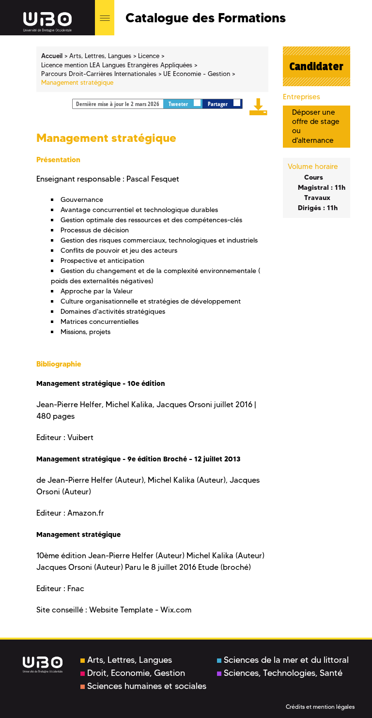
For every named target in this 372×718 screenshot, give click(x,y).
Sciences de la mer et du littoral (286, 660)
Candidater (316, 66)
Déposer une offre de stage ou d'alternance (316, 126)
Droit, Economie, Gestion (136, 673)
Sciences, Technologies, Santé (283, 673)
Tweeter (179, 104)
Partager (218, 104)
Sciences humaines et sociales (146, 686)
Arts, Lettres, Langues (129, 660)
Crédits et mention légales (320, 706)
